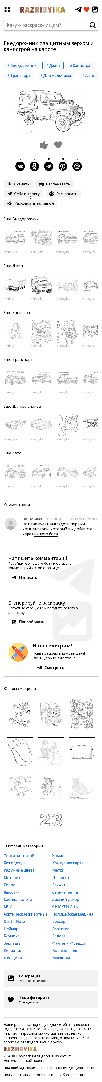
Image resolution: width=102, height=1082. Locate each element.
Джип (17, 265)
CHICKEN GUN (65, 906)
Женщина (13, 958)
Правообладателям (20, 1067)
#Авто (88, 75)
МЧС (8, 906)
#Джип (53, 65)
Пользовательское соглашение (29, 1075)
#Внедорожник (21, 65)
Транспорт (22, 359)
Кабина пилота (18, 899)
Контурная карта (67, 862)
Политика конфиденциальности (67, 1067)
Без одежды (15, 862)
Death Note (14, 921)
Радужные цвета (19, 870)
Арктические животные (25, 914)
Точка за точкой (19, 855)
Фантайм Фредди (68, 943)
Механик (12, 877)
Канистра (21, 312)
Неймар (11, 928)
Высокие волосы (67, 950)
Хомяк (58, 855)
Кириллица (14, 950)
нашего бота (46, 533)
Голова (59, 936)
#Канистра (80, 65)
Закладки (12, 943)
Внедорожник (25, 219)
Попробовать (31, 621)
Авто (17, 453)
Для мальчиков (26, 406)
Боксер (58, 921)
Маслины (61, 958)
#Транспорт (18, 75)
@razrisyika (56, 518)
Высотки (12, 892)
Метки (58, 870)
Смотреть (54, 667)
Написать (28, 577)
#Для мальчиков (56, 75)
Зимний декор (65, 899)
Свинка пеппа (65, 892)
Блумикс (11, 936)
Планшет (61, 877)
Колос (9, 885)
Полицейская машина (72, 914)
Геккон (58, 885)
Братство (61, 928)
